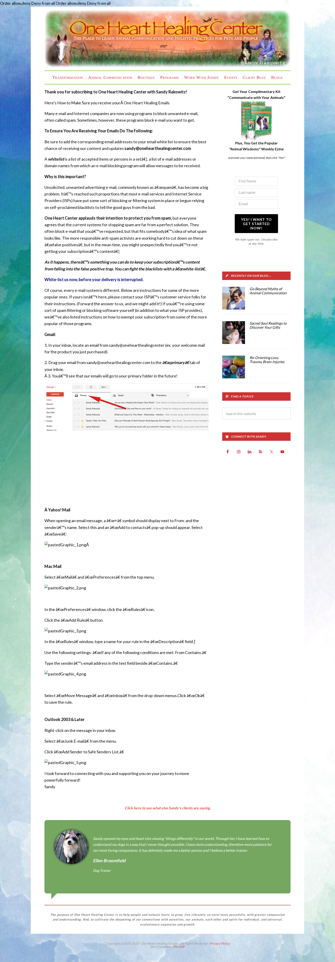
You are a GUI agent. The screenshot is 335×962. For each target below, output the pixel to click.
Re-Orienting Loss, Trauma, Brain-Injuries (267, 359)
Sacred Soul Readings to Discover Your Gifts (268, 325)
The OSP (179, 947)
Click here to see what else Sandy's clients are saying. (168, 808)
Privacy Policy (220, 943)
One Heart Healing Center (167, 38)
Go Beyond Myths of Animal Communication (268, 291)
